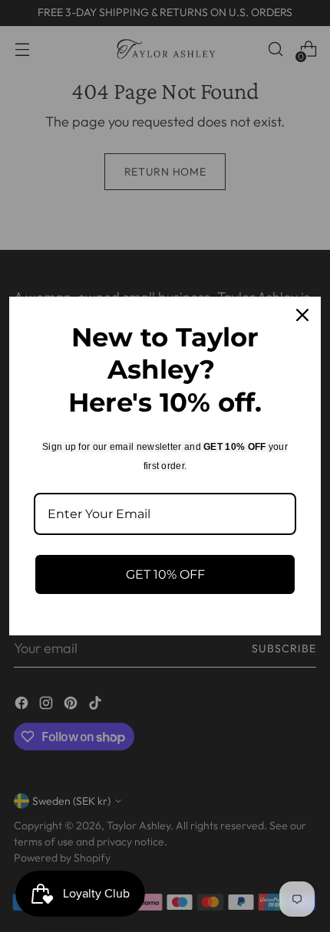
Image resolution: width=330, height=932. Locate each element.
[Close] (302, 315)
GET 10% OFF (165, 574)
